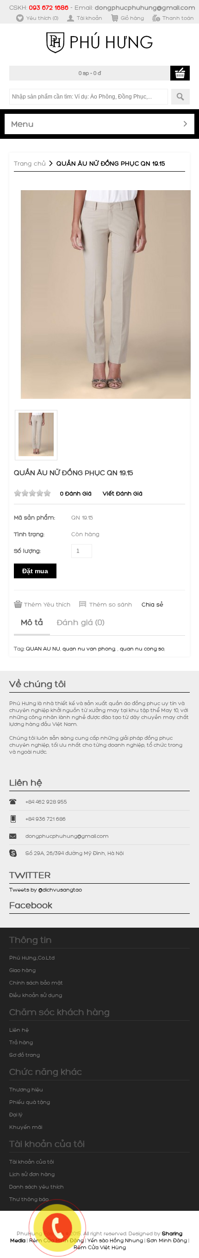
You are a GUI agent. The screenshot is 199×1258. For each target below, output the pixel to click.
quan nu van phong (88, 648)
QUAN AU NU (43, 648)
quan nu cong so (142, 648)
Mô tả (32, 622)
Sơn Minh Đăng (167, 1240)
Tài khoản (89, 17)
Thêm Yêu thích (47, 604)
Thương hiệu (26, 1089)
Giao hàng (22, 970)
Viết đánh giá (123, 493)
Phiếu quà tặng (29, 1101)
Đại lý (16, 1114)
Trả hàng (21, 1042)
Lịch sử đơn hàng (32, 1174)
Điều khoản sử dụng (35, 995)
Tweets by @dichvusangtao (45, 889)
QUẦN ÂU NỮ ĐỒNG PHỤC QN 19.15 (110, 163)
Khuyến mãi (25, 1126)
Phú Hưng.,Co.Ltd (32, 957)
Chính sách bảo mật (36, 982)
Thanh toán (178, 17)
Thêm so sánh (110, 604)
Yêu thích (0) (42, 17)
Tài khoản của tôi (31, 1161)
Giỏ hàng (132, 17)
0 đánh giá (76, 493)
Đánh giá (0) (81, 622)
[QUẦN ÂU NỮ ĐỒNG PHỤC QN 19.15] (106, 293)
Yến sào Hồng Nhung (115, 1240)
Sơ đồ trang (24, 1054)
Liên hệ (19, 1029)
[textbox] (88, 97)
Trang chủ (30, 163)
